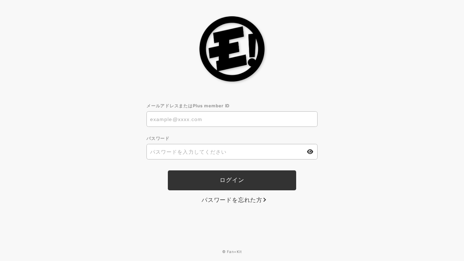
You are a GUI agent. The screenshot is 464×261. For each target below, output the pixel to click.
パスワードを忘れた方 (232, 199)
